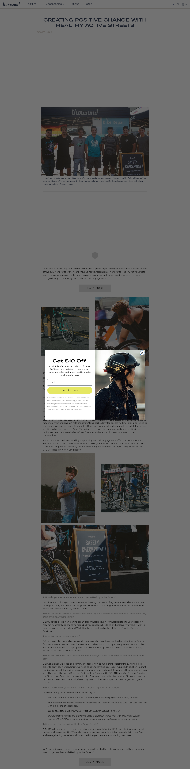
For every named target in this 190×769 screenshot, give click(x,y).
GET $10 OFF (70, 390)
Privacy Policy (84, 406)
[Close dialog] (142, 353)
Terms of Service (52, 409)
